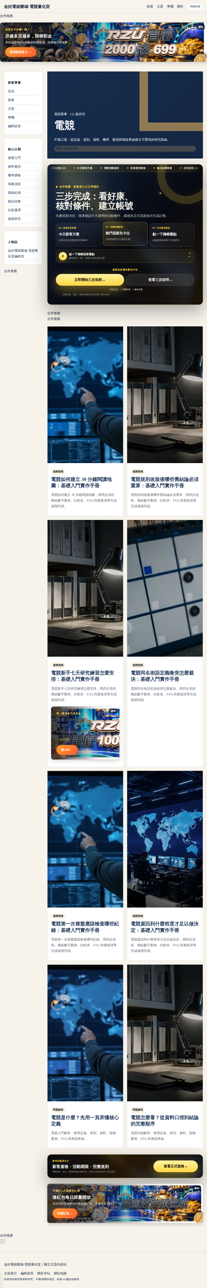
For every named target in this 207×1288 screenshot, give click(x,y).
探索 (150, 6)
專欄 (170, 6)
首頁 (11, 91)
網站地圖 (60, 1273)
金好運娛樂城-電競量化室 (27, 6)
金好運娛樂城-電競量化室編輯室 (23, 253)
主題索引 (10, 1273)
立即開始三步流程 (89, 280)
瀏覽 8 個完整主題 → (68, 148)
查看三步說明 (160, 280)
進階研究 (14, 219)
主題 (160, 6)
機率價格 (14, 175)
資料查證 (14, 166)
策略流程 (14, 184)
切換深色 (195, 6)
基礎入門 (14, 158)
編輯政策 (14, 126)
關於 (180, 6)
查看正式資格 (176, 1166)
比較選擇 (14, 210)
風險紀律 (14, 192)
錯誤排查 (14, 201)
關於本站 (43, 1273)
